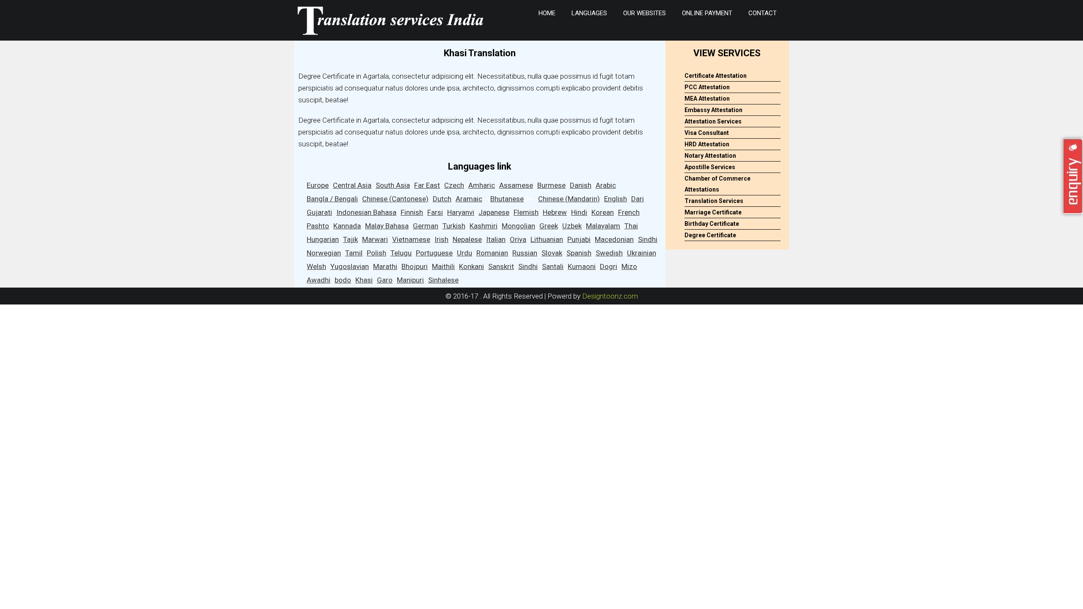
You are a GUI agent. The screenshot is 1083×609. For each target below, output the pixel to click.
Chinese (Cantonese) (395, 199)
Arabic (606, 185)
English (615, 199)
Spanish (578, 253)
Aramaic (469, 199)
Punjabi (579, 239)
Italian (496, 239)
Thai (631, 226)
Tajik (350, 239)
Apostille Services (709, 167)
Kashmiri (484, 226)
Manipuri (410, 280)
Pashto (318, 226)
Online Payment (707, 13)
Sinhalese (443, 280)
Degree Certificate (710, 235)
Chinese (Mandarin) (569, 199)
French (629, 212)
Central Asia (352, 185)
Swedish (609, 253)
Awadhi (318, 280)
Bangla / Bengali (332, 199)
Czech (454, 185)
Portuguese (434, 253)
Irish (441, 239)
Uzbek (572, 226)
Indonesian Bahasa (366, 212)
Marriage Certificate (713, 212)
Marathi (385, 266)
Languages (589, 13)
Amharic (481, 185)
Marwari (375, 239)
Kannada (347, 226)
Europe (318, 185)
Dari (637, 199)
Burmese (551, 185)
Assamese (516, 185)
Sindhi (647, 239)
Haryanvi (460, 212)
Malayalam (603, 226)
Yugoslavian (349, 266)
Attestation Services (713, 121)
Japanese (493, 212)
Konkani (471, 266)
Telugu (401, 253)
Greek (548, 226)
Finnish (412, 212)
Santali (552, 266)
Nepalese (467, 239)
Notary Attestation (710, 155)
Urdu (464, 253)
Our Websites (644, 13)
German (425, 226)
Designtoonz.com (610, 296)
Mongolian (518, 226)
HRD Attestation (706, 144)
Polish (376, 253)
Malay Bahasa (387, 226)
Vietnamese (411, 239)
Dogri (608, 266)
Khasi (364, 280)
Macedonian (614, 239)
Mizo (629, 266)
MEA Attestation (707, 98)
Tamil (354, 253)
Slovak (552, 253)
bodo (343, 280)
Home (547, 13)
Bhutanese (507, 199)
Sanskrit (501, 266)
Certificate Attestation (715, 75)
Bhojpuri (414, 266)
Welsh (316, 266)
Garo (385, 280)
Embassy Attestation (713, 110)
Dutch (442, 199)
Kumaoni (582, 266)
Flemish (526, 212)
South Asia (393, 185)
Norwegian (324, 253)
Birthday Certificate (711, 223)
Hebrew (555, 212)
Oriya (518, 239)
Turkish (454, 226)
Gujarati (319, 212)
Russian (524, 253)
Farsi (435, 212)
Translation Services (713, 201)
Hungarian (323, 239)
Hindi (579, 212)
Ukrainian (641, 253)
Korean (602, 212)
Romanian (492, 253)
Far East (427, 185)
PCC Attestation (707, 87)
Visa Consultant (706, 132)
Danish (580, 185)
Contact (762, 13)
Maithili (443, 266)
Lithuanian (547, 239)
